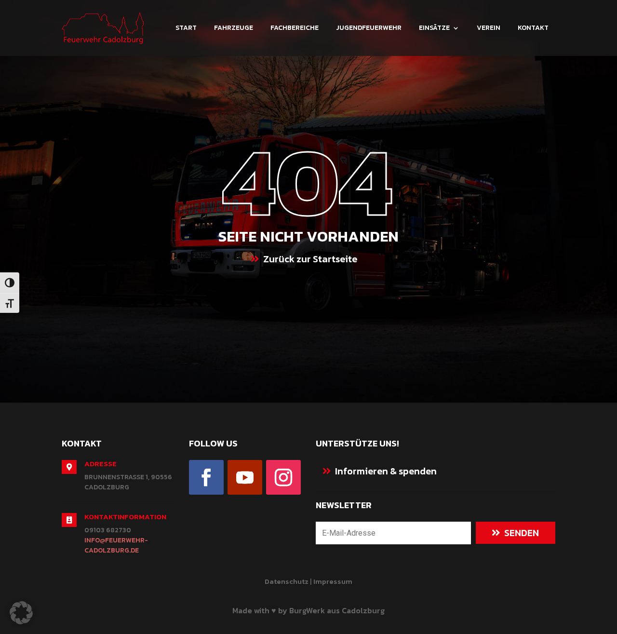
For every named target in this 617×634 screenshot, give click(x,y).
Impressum (332, 581)
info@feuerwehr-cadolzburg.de (116, 545)
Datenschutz (286, 581)
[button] (21, 613)
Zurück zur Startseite (310, 259)
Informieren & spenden (386, 471)
